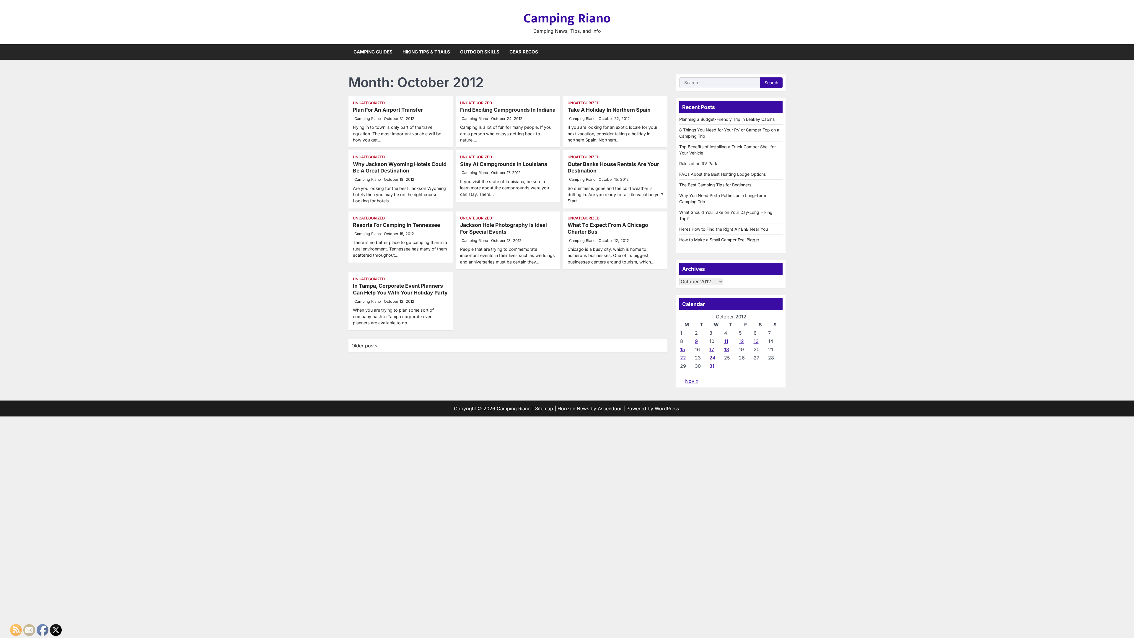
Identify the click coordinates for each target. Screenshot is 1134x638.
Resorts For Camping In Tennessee (396, 225)
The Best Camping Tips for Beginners (715, 184)
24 (712, 358)
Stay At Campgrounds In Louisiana (503, 164)
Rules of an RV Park (698, 163)
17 (711, 349)
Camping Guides (372, 52)
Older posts (364, 346)
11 (726, 341)
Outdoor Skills (479, 52)
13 (756, 341)
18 (726, 349)
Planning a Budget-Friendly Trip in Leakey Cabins (727, 119)
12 (741, 341)
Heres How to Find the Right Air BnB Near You (723, 229)
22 (683, 358)
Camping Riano (567, 18)
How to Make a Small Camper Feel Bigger (719, 239)
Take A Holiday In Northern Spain (609, 110)
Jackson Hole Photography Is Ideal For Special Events (503, 228)
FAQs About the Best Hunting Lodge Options (722, 174)
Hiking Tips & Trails (426, 52)
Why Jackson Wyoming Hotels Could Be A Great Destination (400, 167)
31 (711, 366)
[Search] (781, 52)
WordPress (667, 408)
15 (682, 349)
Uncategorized (369, 103)
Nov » (691, 381)
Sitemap (544, 408)
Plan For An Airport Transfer (388, 110)
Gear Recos (523, 52)
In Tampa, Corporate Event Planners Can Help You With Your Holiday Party (400, 289)
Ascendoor (610, 408)
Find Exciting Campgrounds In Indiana (507, 110)
